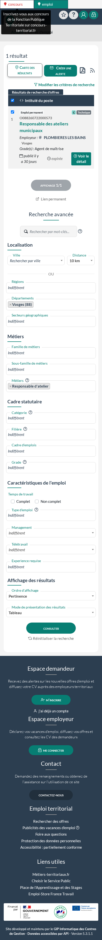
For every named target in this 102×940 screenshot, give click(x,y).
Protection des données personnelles (51, 841)
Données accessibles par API (48, 934)
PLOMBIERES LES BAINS (64, 137)
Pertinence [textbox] (18, 596)
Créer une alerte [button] (63, 71)
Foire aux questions (51, 834)
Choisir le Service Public (51, 881)
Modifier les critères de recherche (66, 84)
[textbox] (36, 260)
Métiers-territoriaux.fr (51, 874)
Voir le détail (82, 159)
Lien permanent (53, 199)
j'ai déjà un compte (53, 711)
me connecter (53, 750)
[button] (80, 231)
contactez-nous (51, 795)
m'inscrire (53, 700)
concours (15, 4)
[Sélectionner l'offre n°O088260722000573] (12, 112)
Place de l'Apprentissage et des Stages (51, 887)
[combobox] (36, 260)
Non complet (51, 501)
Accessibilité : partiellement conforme (51, 847)
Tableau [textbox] (15, 612)
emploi (47, 4)
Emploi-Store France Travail (51, 894)
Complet (23, 501)
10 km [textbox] (75, 260)
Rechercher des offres (51, 821)
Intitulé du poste (38, 100)
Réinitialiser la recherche (53, 638)
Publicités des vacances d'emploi (49, 827)
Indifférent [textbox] (17, 533)
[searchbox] (51, 288)
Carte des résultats (26, 70)
